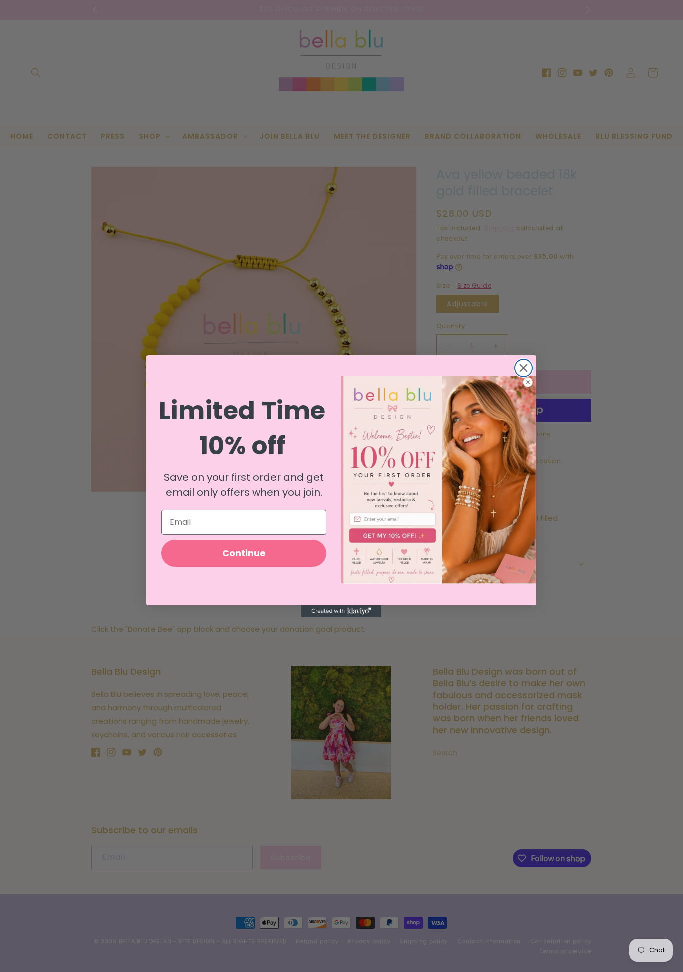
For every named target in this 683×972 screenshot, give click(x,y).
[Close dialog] (523, 368)
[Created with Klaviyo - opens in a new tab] (342, 611)
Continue (244, 552)
